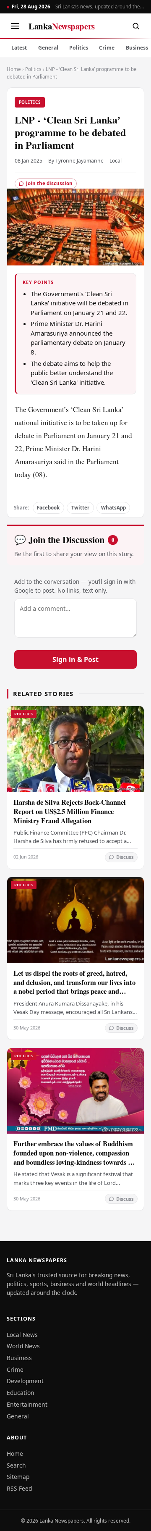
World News (23, 1346)
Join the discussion (49, 183)
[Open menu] (15, 26)
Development (25, 1381)
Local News (22, 1335)
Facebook (48, 507)
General (48, 47)
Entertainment (27, 1404)
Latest (19, 47)
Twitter (80, 507)
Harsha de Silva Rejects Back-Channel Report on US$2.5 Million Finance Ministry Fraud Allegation (69, 811)
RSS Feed (19, 1488)
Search (16, 1465)
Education (20, 1393)
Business (19, 1358)
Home (14, 69)
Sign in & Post (75, 659)
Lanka (62, 26)
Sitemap (18, 1477)
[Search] (136, 26)
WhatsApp (113, 507)
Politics (78, 47)
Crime (107, 47)
